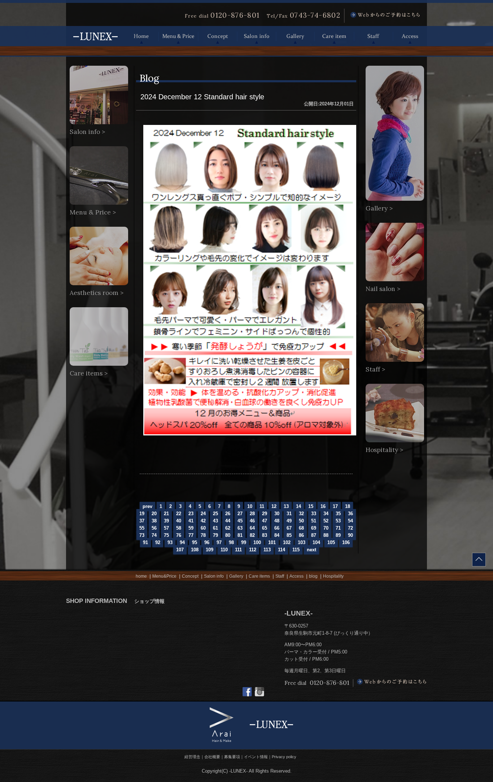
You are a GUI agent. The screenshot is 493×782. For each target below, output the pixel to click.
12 (273, 506)
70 (325, 528)
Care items (259, 576)
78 (203, 535)
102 (287, 542)
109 (209, 549)
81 (240, 535)
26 (227, 513)
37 (141, 520)
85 (289, 535)
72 (350, 528)
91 (145, 542)
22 (178, 513)
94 (182, 542)
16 (323, 506)
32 (301, 513)
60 (203, 528)
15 (310, 506)
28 (252, 513)
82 (252, 535)
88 (325, 535)
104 (316, 542)
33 (313, 513)
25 (215, 513)
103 (301, 542)
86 (301, 535)
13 (286, 506)
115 (296, 549)
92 (157, 542)
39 (166, 520)
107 (180, 549)
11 (261, 506)
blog (313, 576)
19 (141, 513)
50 (301, 520)
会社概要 (212, 757)
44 (227, 520)
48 (276, 520)
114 (281, 549)
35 (338, 513)
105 (331, 542)
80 (227, 535)
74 (154, 535)
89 (338, 535)
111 (238, 549)
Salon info (256, 36)
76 (178, 535)
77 (190, 535)
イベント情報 (256, 757)
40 (178, 520)
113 (267, 549)
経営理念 (192, 757)
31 (289, 513)
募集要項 (232, 757)
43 (215, 520)
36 (350, 513)
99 (243, 542)
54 (350, 520)
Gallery (295, 36)
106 (346, 542)
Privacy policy (284, 757)
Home (141, 36)
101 (272, 542)
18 (347, 506)
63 (240, 528)
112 (252, 549)
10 (249, 506)
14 (298, 506)
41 (190, 520)
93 (170, 542)
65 (264, 528)
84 (276, 535)
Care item (334, 36)
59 (190, 528)
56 (154, 528)
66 (276, 528)
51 (313, 520)
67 (289, 528)
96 (206, 542)
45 (240, 520)
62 (227, 528)
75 (166, 535)
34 (325, 513)
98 (231, 542)
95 (194, 542)
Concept (217, 36)
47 (264, 520)
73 (141, 535)
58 (178, 528)
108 (194, 549)
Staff (373, 36)
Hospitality (333, 576)
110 (224, 549)
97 (219, 542)
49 (289, 520)
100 (257, 542)
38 (154, 520)
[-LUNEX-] (95, 43)
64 (252, 528)
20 (154, 513)
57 (166, 528)
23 (190, 513)
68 (301, 528)
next (311, 549)
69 (313, 528)
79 (215, 535)
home (141, 576)
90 (350, 535)
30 (276, 513)
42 (203, 520)
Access (410, 36)
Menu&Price (164, 576)
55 (141, 528)
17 (335, 506)
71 (338, 528)
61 (215, 528)
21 (166, 513)
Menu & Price (178, 36)
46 (252, 520)
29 (264, 513)
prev (147, 506)
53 (338, 520)
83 (264, 535)
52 (325, 520)
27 (240, 513)
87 (313, 535)
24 (203, 513)
